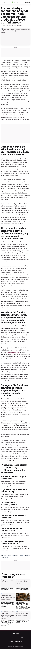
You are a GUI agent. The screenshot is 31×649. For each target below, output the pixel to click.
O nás (2, 638)
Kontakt (11, 641)
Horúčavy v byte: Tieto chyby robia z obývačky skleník (22, 590)
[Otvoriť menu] (2, 2)
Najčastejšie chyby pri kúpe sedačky (7, 589)
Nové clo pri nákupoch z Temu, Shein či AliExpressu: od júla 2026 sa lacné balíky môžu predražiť (7, 622)
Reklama (28, 638)
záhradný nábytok (13, 352)
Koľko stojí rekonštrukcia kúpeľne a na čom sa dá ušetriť (22, 621)
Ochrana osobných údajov (11, 638)
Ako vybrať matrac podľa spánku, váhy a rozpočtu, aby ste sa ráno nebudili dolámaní (7, 604)
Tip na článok (21, 638)
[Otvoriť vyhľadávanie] (5, 2)
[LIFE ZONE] (15, 2)
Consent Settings (18, 641)
